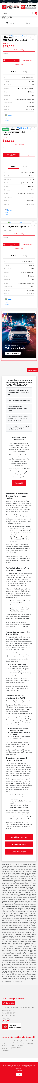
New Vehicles (6, 1041)
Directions (29, 1043)
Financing (21, 1037)
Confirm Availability (19, 50)
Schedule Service (14, 1042)
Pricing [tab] (24, 71)
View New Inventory (19, 837)
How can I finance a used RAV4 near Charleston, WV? (18, 428)
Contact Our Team (19, 851)
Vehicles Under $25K (5, 1049)
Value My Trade (20, 1047)
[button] (7, 37)
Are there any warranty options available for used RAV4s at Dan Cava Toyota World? (18, 419)
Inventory (6, 1037)
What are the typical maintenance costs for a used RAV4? (17, 408)
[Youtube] (8, 1020)
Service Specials (13, 1047)
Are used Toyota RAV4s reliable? (19, 400)
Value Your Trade (19, 64)
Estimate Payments (27, 60)
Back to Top (32, 370)
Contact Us (19, 483)
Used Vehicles (4, 1045)
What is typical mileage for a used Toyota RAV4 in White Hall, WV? (18, 392)
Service (14, 1037)
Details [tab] (13, 71)
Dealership (31, 1037)
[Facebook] (4, 1020)
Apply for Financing (20, 1042)
